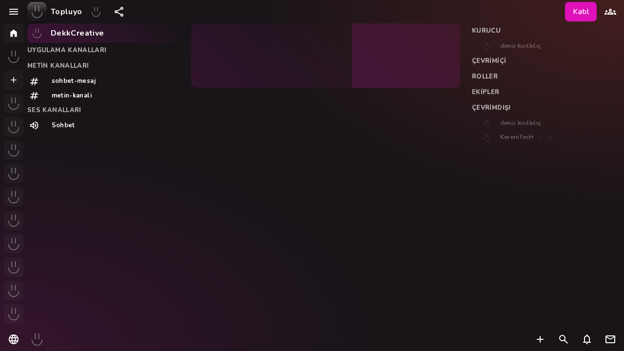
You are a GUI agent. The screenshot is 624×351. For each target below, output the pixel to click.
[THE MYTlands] (13, 244)
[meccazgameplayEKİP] (13, 267)
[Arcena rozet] (13, 103)
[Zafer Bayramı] (96, 11)
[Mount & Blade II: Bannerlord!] (13, 197)
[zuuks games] (13, 314)
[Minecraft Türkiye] (13, 220)
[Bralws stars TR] (13, 150)
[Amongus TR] (13, 173)
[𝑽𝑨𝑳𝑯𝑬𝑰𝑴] (13, 290)
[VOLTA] (13, 126)
